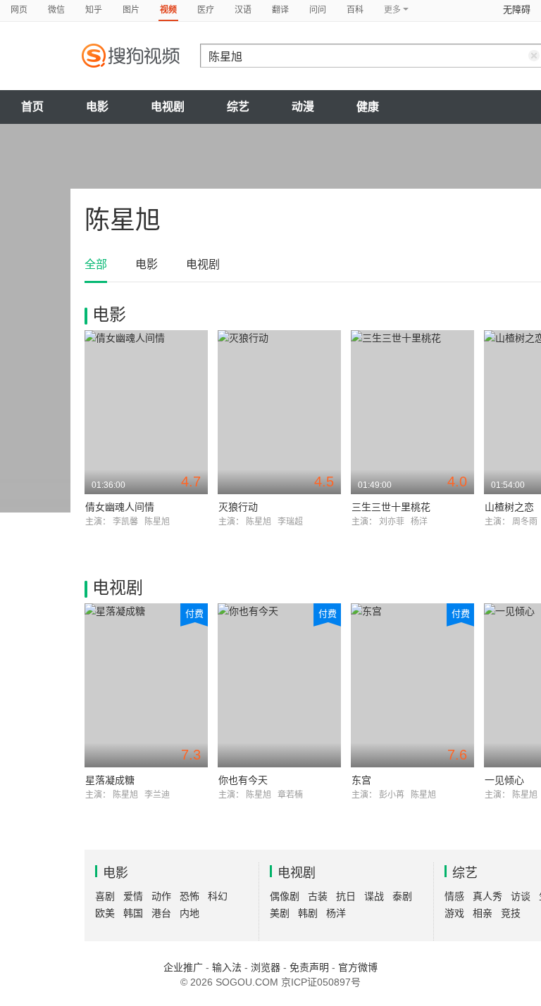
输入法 (227, 967)
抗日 (346, 896)
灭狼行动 (238, 507)
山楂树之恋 (509, 507)
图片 (131, 10)
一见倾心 (504, 780)
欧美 (105, 913)
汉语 (243, 10)
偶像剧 (284, 896)
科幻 (218, 896)
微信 (56, 10)
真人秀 (487, 896)
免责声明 (309, 967)
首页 (32, 107)
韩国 (133, 913)
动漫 (303, 107)
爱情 (133, 896)
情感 (454, 896)
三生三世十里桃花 (391, 507)
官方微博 (358, 967)
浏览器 (265, 967)
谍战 (374, 896)
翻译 (280, 10)
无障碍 (516, 9)
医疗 (205, 10)
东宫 (361, 780)
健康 (367, 107)
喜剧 (105, 896)
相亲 (482, 913)
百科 (355, 10)
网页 (19, 10)
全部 (96, 264)
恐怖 (189, 896)
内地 (189, 913)
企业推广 (183, 967)
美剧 (280, 913)
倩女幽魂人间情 (119, 507)
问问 (317, 10)
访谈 (520, 896)
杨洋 (336, 913)
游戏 (454, 913)
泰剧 (402, 896)
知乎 (93, 10)
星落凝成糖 (110, 780)
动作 (161, 896)
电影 (97, 107)
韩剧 (308, 913)
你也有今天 (243, 780)
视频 (168, 10)
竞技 (511, 913)
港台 (161, 913)
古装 (318, 896)
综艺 (238, 107)
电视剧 (168, 107)
